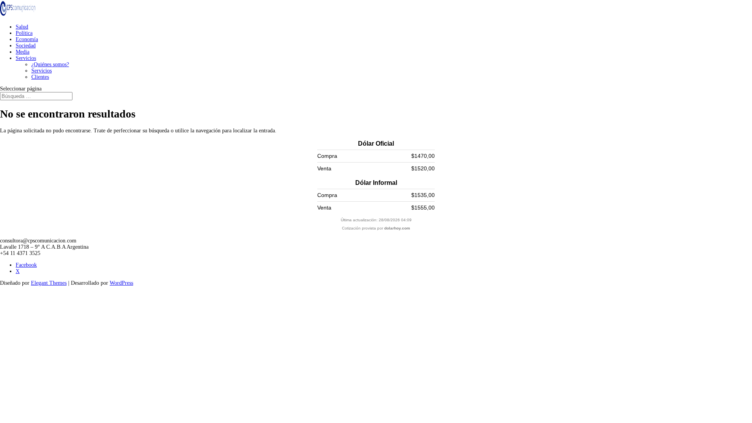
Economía (27, 39)
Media (22, 52)
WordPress (121, 283)
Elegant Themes (49, 283)
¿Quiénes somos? (50, 64)
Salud (22, 27)
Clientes (40, 77)
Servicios (26, 58)
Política (24, 33)
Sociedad (26, 46)
